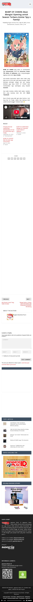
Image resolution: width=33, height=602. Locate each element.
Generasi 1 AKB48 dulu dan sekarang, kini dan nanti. (17, 446)
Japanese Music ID (18, 587)
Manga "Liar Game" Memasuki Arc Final (19, 435)
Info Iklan (13, 596)
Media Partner (20, 596)
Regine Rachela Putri (13, 22)
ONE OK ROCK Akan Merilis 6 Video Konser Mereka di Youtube (19, 430)
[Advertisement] (17, 28)
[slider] (30, 600)
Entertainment (10, 24)
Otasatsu (17, 24)
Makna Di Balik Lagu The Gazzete (19, 440)
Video (21, 24)
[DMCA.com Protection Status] (22, 578)
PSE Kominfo (11, 565)
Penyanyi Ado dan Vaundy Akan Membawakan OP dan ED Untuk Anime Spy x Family (8, 130)
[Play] (2, 600)
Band (28, 22)
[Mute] (26, 600)
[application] (16, 600)
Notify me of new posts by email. (12, 356)
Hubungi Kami (6, 596)
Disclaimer (22, 598)
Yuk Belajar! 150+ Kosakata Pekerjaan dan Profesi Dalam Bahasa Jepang (18, 424)
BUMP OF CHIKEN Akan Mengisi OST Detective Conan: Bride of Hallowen (22, 129)
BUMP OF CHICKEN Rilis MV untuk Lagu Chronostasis (8, 140)
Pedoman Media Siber (12, 598)
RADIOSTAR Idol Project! (18, 589)
